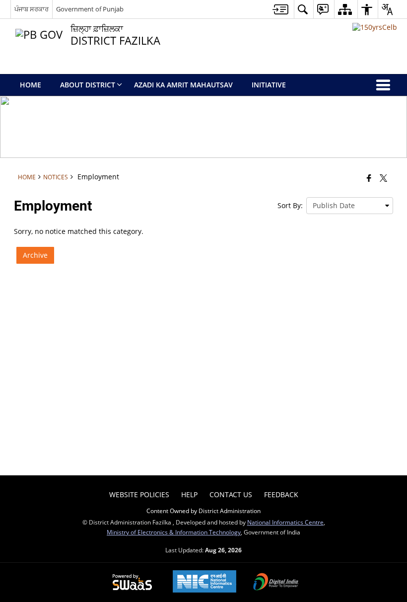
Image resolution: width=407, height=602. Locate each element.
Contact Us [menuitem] (230, 494)
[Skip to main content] (280, 9)
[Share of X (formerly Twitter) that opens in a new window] (383, 178)
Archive (35, 255)
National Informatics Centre (285, 522)
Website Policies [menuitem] (139, 494)
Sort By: (290, 205)
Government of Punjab (90, 8)
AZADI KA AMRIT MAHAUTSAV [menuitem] (183, 84)
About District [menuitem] (87, 84)
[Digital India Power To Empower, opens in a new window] (276, 582)
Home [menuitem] (30, 84)
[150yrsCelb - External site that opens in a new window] (374, 27)
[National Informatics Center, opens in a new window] (204, 582)
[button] (302, 9)
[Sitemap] (344, 9)
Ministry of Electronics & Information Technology (174, 532)
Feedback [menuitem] (281, 494)
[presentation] (349, 205)
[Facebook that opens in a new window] (369, 178)
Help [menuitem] (189, 494)
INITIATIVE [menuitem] (269, 84)
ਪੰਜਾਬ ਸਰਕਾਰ (31, 8)
